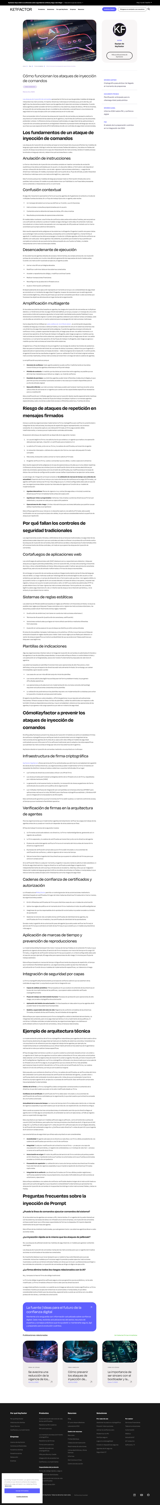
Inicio (24, 66)
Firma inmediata (38, 66)
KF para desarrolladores (76, 1422)
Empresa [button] (73, 9)
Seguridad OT (101, 1452)
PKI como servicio (45, 1428)
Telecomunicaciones (132, 1426)
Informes (71, 1456)
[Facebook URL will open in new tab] (148, 1495)
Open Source (15, 1426)
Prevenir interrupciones (105, 1426)
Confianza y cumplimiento (20, 1430)
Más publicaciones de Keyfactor (119, 56)
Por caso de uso (102, 1419)
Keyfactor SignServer (30, 763)
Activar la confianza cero (105, 1430)
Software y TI (130, 1445)
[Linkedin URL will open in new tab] (134, 1495)
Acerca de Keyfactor (17, 1442)
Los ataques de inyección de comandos (37, 99)
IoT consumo (129, 1441)
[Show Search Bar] (149, 9)
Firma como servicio (46, 1444)
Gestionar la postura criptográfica (109, 1422)
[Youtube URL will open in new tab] (141, 1495)
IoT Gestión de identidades (48, 1475)
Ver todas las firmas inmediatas (125, 1335)
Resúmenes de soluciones (77, 1446)
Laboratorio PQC (74, 1426)
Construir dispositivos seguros (107, 1445)
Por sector (129, 1419)
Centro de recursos (75, 1431)
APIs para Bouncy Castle (47, 1454)
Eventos (13, 1461)
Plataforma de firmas (46, 1441)
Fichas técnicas (73, 1439)
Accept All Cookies (22, 1491)
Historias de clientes (17, 1422)
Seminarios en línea (75, 1460)
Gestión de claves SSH (47, 1484)
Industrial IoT (129, 1437)
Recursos (71, 1435)
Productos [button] (41, 9)
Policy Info (8, 1486)
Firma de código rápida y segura (50, 1471)
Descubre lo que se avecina (72, 2)
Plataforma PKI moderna (47, 1425)
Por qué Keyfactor (16, 1419)
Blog (138, 2)
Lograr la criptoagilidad (105, 1441)
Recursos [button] (81, 9)
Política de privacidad (81, 1495)
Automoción (129, 1430)
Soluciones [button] (50, 9)
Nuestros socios (16, 1453)
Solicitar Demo (109, 9)
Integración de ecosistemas (49, 1458)
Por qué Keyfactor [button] (62, 9)
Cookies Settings (22, 1496)
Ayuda (142, 2)
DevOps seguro (102, 1437)
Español (147, 2)
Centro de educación (75, 1464)
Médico (128, 1434)
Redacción (14, 1457)
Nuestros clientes (16, 1450)
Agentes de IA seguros (104, 1448)
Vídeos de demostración (76, 1443)
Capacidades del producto (49, 1467)
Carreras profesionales (18, 1446)
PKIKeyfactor (40, 892)
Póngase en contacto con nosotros (132, 9)
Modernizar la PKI (103, 1434)
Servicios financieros (132, 1422)
